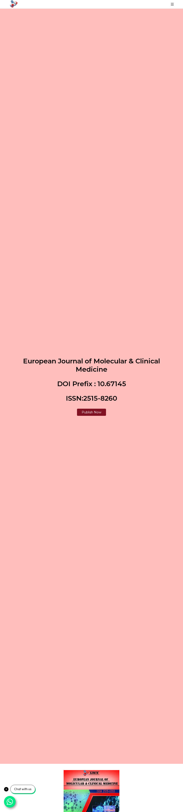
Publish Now (91, 412)
